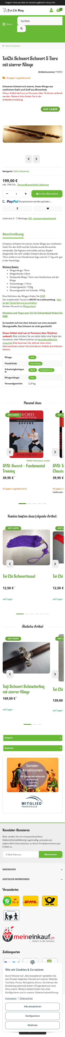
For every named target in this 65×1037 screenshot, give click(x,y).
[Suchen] (21, 28)
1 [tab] (22, 503)
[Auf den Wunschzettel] (48, 209)
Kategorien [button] (9, 737)
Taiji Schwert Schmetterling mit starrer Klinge (23, 689)
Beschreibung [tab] (13, 234)
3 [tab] (34, 503)
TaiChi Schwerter (21, 171)
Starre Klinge (35, 363)
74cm (32, 377)
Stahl (32, 357)
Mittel (32, 370)
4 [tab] (39, 503)
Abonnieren (50, 854)
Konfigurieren (32, 1016)
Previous (28, 159)
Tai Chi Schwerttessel (19, 576)
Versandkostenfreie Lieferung (33, 184)
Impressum (11, 998)
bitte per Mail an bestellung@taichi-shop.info (34, 2)
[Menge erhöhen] (25, 193)
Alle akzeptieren (32, 1006)
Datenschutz (26, 998)
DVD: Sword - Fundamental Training (24, 468)
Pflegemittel (29, 306)
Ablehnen (32, 1025)
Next (36, 159)
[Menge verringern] (7, 193)
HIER (42, 296)
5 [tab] (44, 503)
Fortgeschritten (46, 370)
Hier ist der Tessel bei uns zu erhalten (32, 301)
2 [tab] (29, 503)
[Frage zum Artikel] (17, 209)
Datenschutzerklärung (14, 840)
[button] (51, 10)
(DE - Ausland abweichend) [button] (42, 218)
